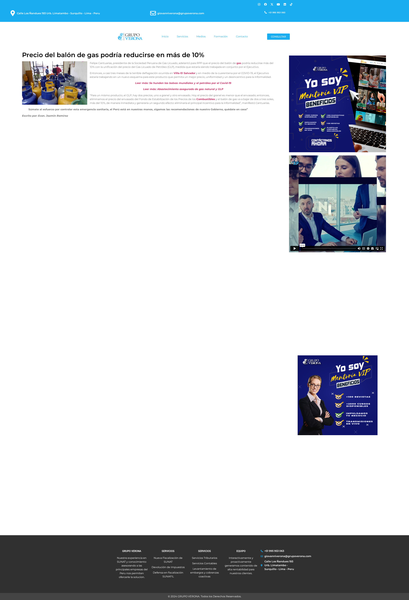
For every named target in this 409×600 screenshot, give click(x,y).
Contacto (242, 36)
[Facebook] (265, 4)
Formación (221, 36)
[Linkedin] (285, 4)
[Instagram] (259, 4)
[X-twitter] (272, 4)
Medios (201, 36)
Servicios (182, 36)
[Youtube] (278, 4)
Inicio (165, 36)
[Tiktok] (291, 4)
